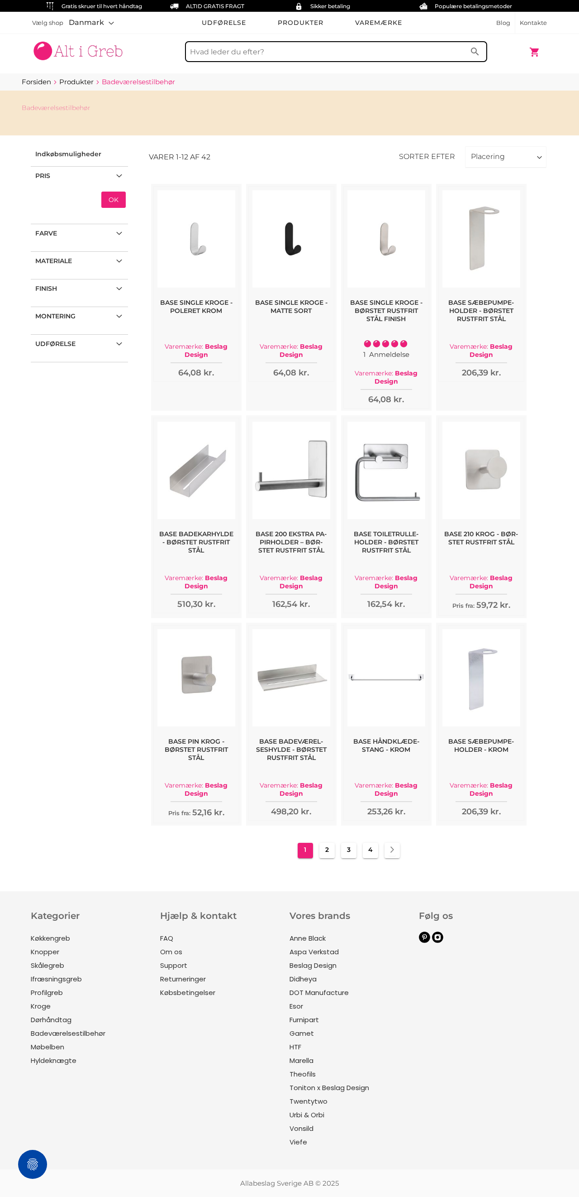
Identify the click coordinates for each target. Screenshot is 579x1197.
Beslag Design (313, 965)
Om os (171, 952)
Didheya (303, 979)
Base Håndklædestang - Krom (386, 745)
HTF (295, 1047)
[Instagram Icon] (437, 940)
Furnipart (304, 1019)
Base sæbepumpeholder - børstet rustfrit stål (481, 310)
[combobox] (336, 51)
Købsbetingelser (187, 992)
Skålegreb (47, 965)
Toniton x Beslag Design (329, 1087)
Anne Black (308, 938)
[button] (91, 22)
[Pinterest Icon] (424, 940)
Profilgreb (47, 992)
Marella (301, 1060)
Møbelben (47, 1047)
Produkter (77, 81)
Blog (503, 22)
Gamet (302, 1033)
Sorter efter (427, 156)
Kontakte (533, 22)
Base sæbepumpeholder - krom (481, 745)
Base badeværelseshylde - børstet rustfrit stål (291, 749)
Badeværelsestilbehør (68, 1033)
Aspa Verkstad (314, 952)
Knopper (45, 952)
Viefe (298, 1142)
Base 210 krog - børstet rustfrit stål (481, 538)
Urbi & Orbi (307, 1115)
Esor (296, 1006)
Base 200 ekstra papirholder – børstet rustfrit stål (291, 542)
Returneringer (183, 979)
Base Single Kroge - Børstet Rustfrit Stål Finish (386, 310)
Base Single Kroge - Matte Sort (291, 306)
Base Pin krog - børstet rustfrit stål (196, 749)
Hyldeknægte (53, 1060)
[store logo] (78, 47)
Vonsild (301, 1128)
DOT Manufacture (319, 992)
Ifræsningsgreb (56, 979)
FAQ (166, 938)
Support (173, 965)
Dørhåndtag (51, 1019)
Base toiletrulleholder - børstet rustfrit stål (386, 542)
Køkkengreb (50, 938)
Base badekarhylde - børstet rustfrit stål (196, 542)
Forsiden (37, 81)
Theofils (303, 1074)
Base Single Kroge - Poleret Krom (196, 306)
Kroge (41, 1006)
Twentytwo (308, 1101)
